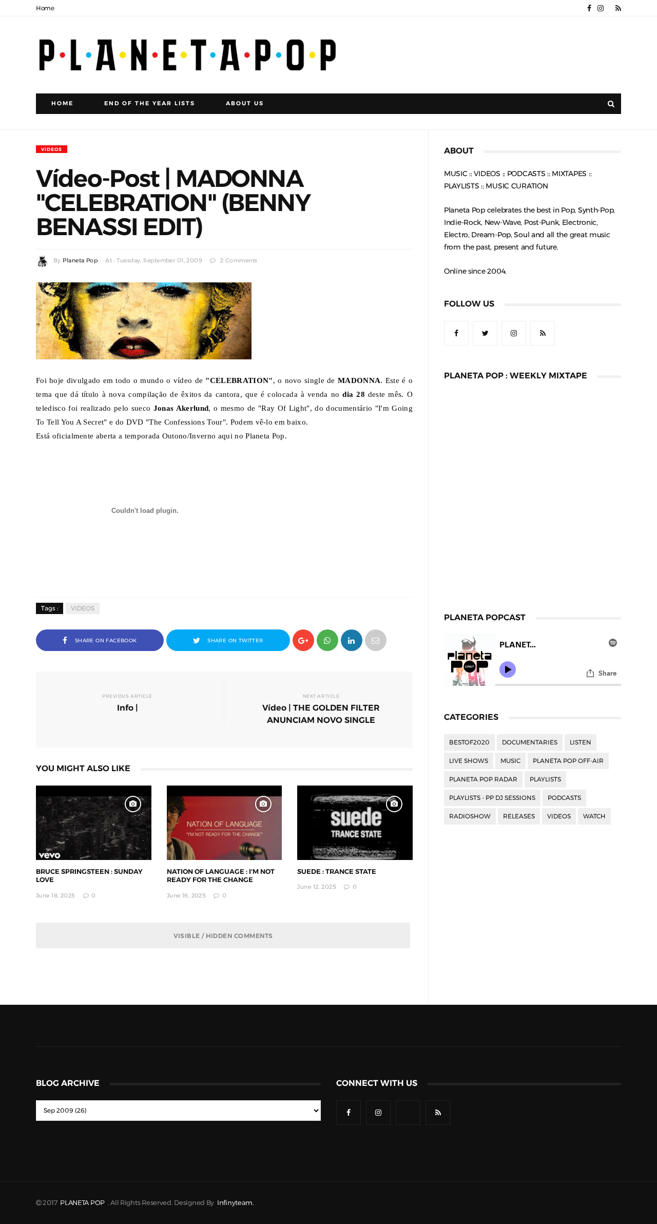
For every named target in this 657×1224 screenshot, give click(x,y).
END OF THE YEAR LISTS (149, 103)
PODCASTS (564, 798)
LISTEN (580, 742)
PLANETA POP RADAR (483, 779)
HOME (62, 103)
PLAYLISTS (545, 779)
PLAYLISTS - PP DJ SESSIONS (492, 798)
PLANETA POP (83, 1202)
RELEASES (519, 816)
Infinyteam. (235, 1202)
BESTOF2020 (469, 742)
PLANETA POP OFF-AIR (568, 761)
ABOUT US (245, 103)
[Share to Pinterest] (376, 639)
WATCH (594, 816)
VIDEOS (51, 149)
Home (45, 8)
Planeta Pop (80, 260)
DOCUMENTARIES (529, 742)
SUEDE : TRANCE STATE (336, 871)
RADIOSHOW (470, 816)
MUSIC (510, 761)
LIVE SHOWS (468, 761)
